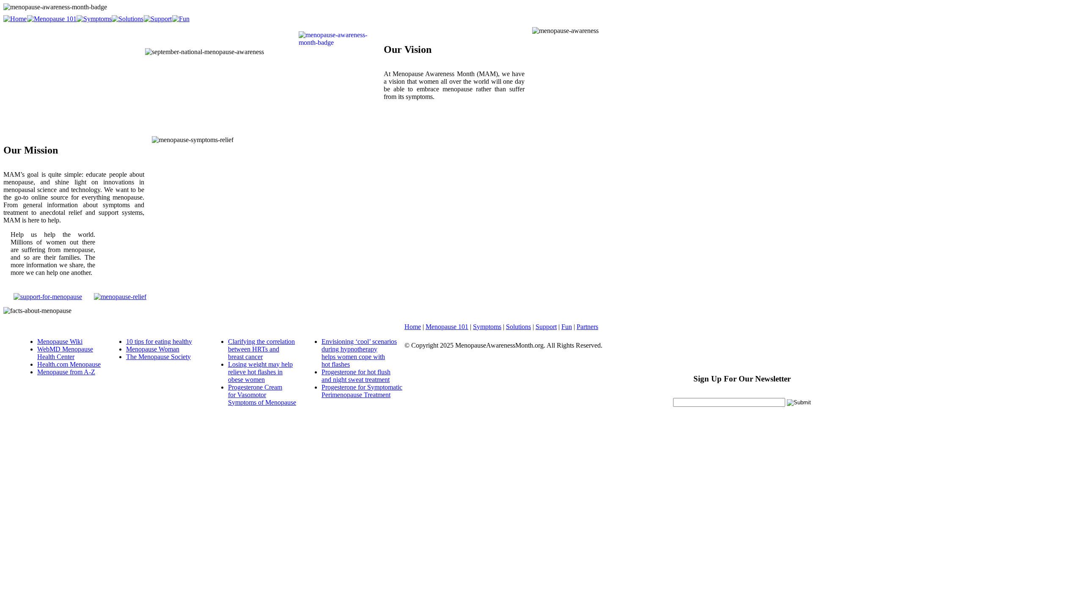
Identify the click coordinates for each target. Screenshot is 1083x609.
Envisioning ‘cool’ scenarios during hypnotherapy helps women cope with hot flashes (359, 353)
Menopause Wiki (59, 341)
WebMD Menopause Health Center (65, 353)
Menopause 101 (447, 326)
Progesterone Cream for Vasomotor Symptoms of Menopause (262, 395)
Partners (587, 326)
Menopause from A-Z (66, 372)
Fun (566, 326)
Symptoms (487, 326)
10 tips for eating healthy (159, 341)
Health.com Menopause (69, 364)
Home (412, 326)
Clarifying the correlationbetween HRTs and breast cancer (261, 349)
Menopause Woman (152, 349)
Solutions (518, 326)
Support (546, 326)
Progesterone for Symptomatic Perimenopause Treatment (362, 391)
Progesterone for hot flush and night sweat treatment (356, 375)
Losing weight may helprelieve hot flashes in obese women (260, 372)
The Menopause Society (158, 356)
